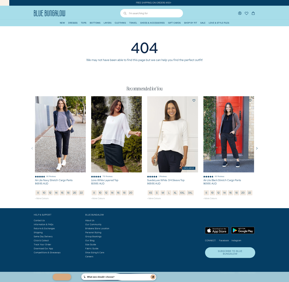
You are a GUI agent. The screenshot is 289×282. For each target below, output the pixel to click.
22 (81, 192)
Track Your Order (42, 244)
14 (56, 192)
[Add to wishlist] (81, 100)
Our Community (93, 224)
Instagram (236, 240)
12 (50, 192)
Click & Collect (41, 240)
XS (150, 192)
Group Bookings (93, 236)
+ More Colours (42, 198)
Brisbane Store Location (97, 228)
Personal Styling (93, 232)
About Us (89, 220)
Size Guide (90, 244)
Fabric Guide (91, 248)
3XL (190, 192)
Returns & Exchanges (44, 228)
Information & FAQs (43, 224)
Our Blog (89, 240)
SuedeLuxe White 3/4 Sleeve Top (165, 180)
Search (123, 13)
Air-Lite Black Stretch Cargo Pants (222, 180)
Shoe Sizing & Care (94, 252)
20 (74, 192)
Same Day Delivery (43, 236)
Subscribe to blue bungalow (230, 252)
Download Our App (43, 248)
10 (44, 192)
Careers (89, 256)
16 (62, 192)
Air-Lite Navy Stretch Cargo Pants (54, 180)
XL (175, 192)
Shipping (38, 232)
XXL (182, 192)
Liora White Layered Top (104, 180)
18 (68, 192)
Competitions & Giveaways (47, 252)
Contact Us (39, 220)
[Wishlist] (247, 13)
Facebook (224, 240)
